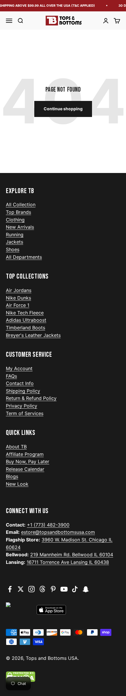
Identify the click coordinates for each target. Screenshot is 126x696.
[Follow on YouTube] (64, 589)
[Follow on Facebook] (10, 589)
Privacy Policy (21, 406)
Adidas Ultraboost (26, 320)
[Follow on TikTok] (75, 589)
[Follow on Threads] (42, 589)
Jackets (14, 242)
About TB (16, 447)
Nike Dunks (18, 298)
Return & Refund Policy (31, 398)
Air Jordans (18, 290)
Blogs (12, 476)
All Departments (24, 257)
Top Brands (18, 212)
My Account (19, 368)
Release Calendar (25, 469)
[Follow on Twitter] (21, 589)
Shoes (12, 249)
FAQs (11, 376)
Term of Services (24, 413)
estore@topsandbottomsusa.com (58, 532)
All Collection (20, 204)
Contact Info (20, 383)
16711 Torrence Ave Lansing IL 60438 (68, 562)
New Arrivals (20, 227)
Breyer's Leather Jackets (33, 335)
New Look (17, 484)
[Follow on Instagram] (31, 589)
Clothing (15, 220)
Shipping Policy (23, 391)
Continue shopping (63, 108)
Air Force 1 (17, 305)
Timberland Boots (25, 327)
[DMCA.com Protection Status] (63, 676)
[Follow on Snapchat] (86, 589)
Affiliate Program (25, 454)
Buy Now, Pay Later (27, 461)
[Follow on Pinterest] (53, 589)
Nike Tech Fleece (25, 313)
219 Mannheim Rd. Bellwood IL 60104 (71, 554)
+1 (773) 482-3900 (48, 525)
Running (14, 234)
